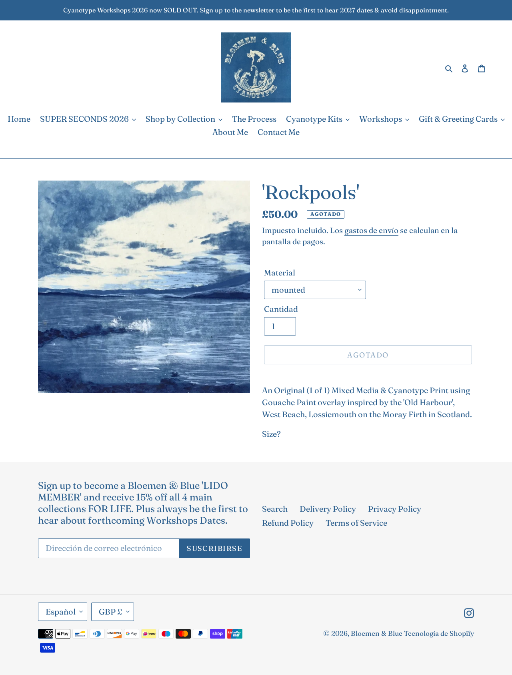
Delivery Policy (328, 509)
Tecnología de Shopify (439, 633)
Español (61, 612)
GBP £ (110, 612)
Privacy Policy (394, 509)
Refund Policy (288, 523)
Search (275, 509)
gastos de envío (371, 230)
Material (279, 272)
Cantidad (281, 309)
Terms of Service (356, 523)
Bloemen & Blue (376, 633)
